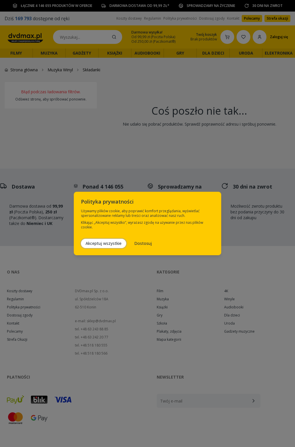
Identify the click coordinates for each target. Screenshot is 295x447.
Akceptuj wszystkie (104, 243)
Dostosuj (143, 243)
